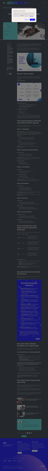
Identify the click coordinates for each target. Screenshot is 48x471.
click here (22, 15)
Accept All (32, 19)
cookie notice (31, 16)
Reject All (26, 19)
